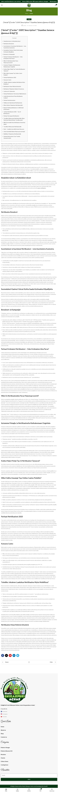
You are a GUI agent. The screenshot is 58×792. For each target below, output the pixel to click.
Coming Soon (4, 765)
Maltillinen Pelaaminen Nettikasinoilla (12, 134)
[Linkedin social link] (13, 655)
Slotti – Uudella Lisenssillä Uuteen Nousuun (14, 129)
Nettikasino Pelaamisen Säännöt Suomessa (14, 89)
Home (26, 13)
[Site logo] (29, 5)
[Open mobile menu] (1, 5)
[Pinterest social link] (10, 655)
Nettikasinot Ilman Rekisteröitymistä (12, 86)
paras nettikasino (42, 188)
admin (24, 25)
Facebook (5, 711)
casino (31, 13)
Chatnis (3, 758)
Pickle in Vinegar (5, 747)
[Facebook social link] (2, 655)
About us (3, 730)
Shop (2, 733)
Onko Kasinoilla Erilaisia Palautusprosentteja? (14, 131)
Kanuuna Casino (7, 80)
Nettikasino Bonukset (9, 43)
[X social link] (6, 655)
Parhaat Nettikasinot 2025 (10, 77)
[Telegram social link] (17, 655)
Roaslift (46, 786)
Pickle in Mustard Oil (6, 751)
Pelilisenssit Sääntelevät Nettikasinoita (13, 102)
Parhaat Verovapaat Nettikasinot (11, 116)
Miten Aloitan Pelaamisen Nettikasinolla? (13, 105)
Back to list (29, 662)
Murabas (3, 754)
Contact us (4, 737)
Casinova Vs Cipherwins (9, 91)
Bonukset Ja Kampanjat (9, 54)
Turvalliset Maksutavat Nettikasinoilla (12, 126)
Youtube (5, 716)
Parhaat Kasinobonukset (9, 100)
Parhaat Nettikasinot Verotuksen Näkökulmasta (15, 93)
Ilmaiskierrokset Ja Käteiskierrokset (12, 41)
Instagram (5, 714)
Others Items (4, 761)
